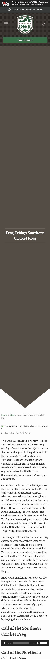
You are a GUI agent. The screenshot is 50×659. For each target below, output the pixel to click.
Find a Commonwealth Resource (27, 9)
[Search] (44, 25)
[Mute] (37, 643)
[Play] (4, 643)
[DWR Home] (25, 24)
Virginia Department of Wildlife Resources (30, 2)
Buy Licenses (25, 40)
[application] (25, 643)
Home (4, 415)
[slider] (43, 642)
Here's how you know (33, 4)
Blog (12, 415)
